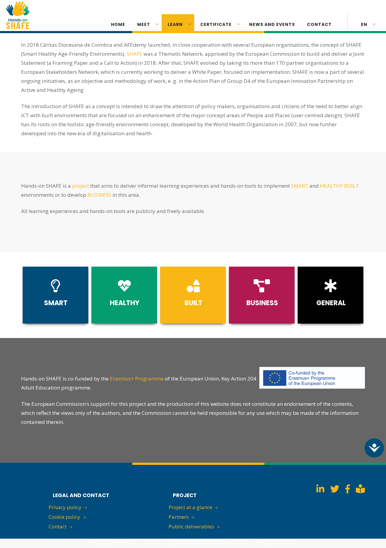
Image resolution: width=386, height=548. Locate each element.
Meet (143, 24)
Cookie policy (64, 516)
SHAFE (134, 53)
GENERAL (331, 303)
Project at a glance (190, 507)
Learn (175, 24)
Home (118, 24)
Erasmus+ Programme (137, 378)
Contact (319, 24)
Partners (179, 516)
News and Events (272, 24)
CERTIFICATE (216, 24)
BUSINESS (99, 194)
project (80, 185)
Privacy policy (65, 507)
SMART (299, 185)
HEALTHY (331, 185)
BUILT (351, 185)
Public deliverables (191, 526)
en (364, 24)
